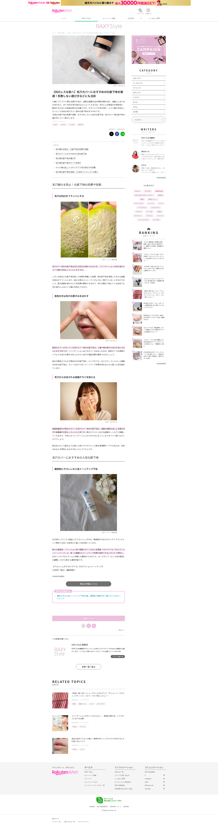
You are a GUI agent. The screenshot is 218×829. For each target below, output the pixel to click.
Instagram (148, 779)
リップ (91, 704)
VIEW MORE (161, 178)
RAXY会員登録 (150, 772)
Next (121, 630)
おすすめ (63, 124)
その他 (135, 112)
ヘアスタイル (142, 207)
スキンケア (137, 78)
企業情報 (92, 806)
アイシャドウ (139, 203)
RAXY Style (86, 18)
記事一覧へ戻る (88, 666)
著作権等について (115, 806)
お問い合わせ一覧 (69, 822)
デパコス (149, 216)
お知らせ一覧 (119, 772)
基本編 (160, 195)
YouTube (148, 789)
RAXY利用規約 (120, 785)
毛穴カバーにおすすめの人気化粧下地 (71, 153)
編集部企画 (159, 191)
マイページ (88, 779)
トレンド (151, 203)
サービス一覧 (56, 822)
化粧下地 (80, 124)
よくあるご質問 (154, 18)
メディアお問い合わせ (122, 775)
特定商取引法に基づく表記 (123, 789)
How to (55, 124)
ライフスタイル (143, 220)
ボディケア (137, 92)
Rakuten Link (149, 785)
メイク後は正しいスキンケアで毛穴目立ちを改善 (76, 167)
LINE (146, 782)
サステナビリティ (83, 822)
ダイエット (138, 216)
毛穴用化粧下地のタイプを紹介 (68, 162)
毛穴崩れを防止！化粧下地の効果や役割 (72, 149)
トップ (63, 18)
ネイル (135, 102)
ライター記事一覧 (117, 656)
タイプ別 (72, 124)
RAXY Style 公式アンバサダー (144, 195)
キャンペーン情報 (109, 18)
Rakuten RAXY (62, 11)
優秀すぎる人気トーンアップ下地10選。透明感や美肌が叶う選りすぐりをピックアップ (89, 597)
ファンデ (82, 726)
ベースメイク (61, 121)
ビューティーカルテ (91, 782)
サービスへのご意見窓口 (123, 782)
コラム (135, 107)
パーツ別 (149, 212)
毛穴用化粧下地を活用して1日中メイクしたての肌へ (77, 172)
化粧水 (159, 212)
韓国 (74, 704)
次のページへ (88, 618)
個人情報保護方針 (102, 806)
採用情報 (126, 806)
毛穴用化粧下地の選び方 (66, 158)
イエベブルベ (100, 704)
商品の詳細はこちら (88, 583)
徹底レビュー (82, 704)
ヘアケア (136, 97)
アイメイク (137, 88)
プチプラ (138, 212)
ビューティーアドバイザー (93, 785)
